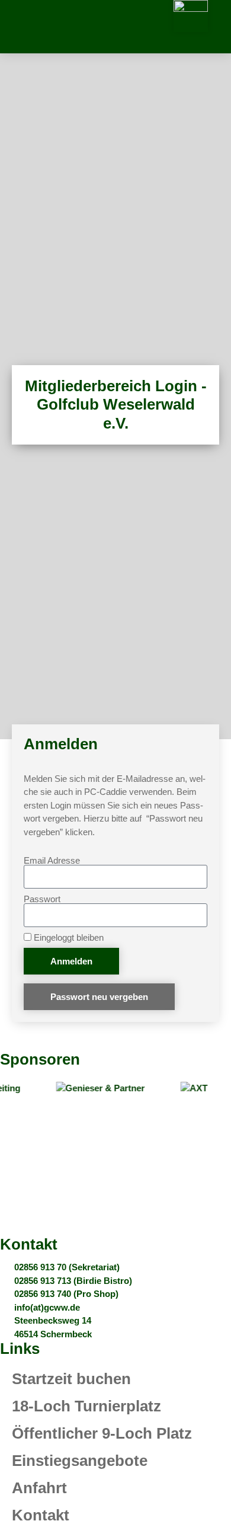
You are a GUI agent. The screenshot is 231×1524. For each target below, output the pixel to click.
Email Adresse (52, 860)
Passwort (42, 898)
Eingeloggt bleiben (67, 937)
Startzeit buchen (71, 1379)
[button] (81, 42)
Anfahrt (39, 1488)
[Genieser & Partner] (97, 1088)
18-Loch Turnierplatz (86, 1406)
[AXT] (190, 1088)
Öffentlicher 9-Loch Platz (102, 1433)
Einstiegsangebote (79, 1460)
